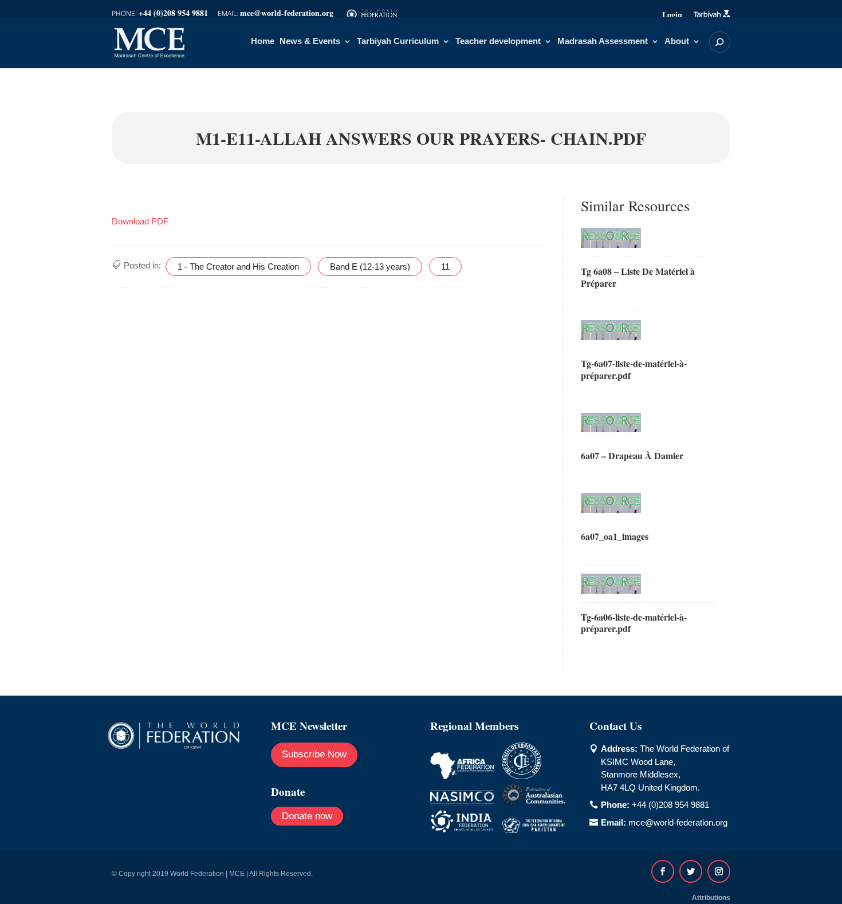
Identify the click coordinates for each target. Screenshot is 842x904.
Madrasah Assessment (602, 41)
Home (262, 41)
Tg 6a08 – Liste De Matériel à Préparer (638, 277)
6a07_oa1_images (614, 536)
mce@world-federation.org (677, 822)
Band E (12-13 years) (370, 266)
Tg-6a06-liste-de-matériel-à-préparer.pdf (634, 622)
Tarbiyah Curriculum (398, 41)
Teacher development (498, 41)
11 (445, 266)
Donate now (307, 816)
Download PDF (140, 221)
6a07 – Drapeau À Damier (632, 455)
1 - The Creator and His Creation (238, 266)
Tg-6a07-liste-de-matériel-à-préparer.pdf (634, 369)
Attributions (711, 898)
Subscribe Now (314, 754)
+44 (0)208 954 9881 (670, 805)
